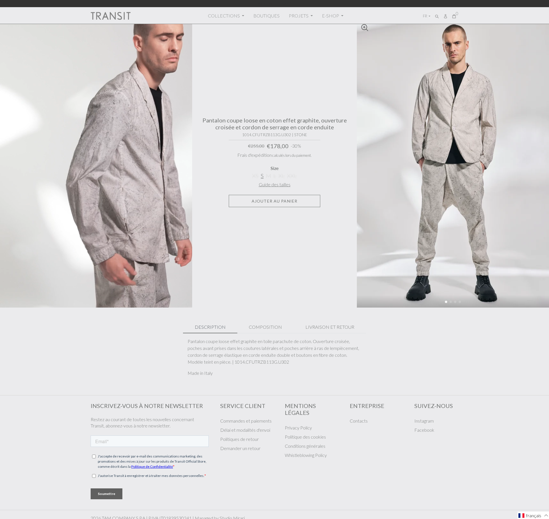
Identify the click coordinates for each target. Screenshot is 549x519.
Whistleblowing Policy (306, 455)
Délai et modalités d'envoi (245, 430)
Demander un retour (240, 448)
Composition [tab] (265, 327)
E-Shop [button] (331, 15)
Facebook (424, 430)
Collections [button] (224, 15)
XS (255, 176)
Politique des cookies (305, 436)
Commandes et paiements (246, 420)
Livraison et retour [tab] (329, 327)
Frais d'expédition (254, 155)
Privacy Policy (298, 427)
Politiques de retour (239, 439)
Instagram (424, 420)
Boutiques (266, 15)
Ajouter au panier (274, 201)
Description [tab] (210, 327)
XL (282, 176)
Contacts (359, 420)
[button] (446, 302)
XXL (292, 176)
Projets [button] (299, 15)
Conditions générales (305, 446)
